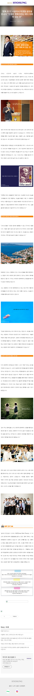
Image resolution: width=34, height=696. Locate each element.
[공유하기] (6, 616)
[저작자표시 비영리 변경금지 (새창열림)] (20, 616)
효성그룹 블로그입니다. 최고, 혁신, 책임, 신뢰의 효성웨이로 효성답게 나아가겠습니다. (13, 661)
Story (3, 627)
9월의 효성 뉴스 (5, 631)
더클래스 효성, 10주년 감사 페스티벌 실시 (12, 634)
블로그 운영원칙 (20, 686)
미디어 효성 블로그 (9, 657)
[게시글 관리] (8, 616)
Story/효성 (13, 21)
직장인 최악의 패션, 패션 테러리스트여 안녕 (12, 644)
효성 (7, 627)
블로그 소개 (12, 686)
